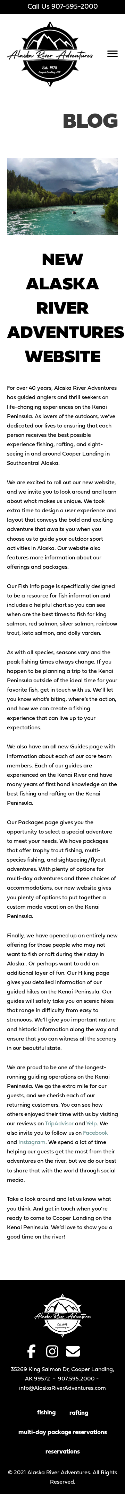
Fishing (46, 1413)
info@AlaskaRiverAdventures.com (62, 1388)
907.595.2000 (76, 1379)
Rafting (78, 1413)
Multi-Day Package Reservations (62, 1432)
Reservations (62, 1452)
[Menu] (112, 54)
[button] (31, 1351)
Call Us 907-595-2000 (62, 6)
